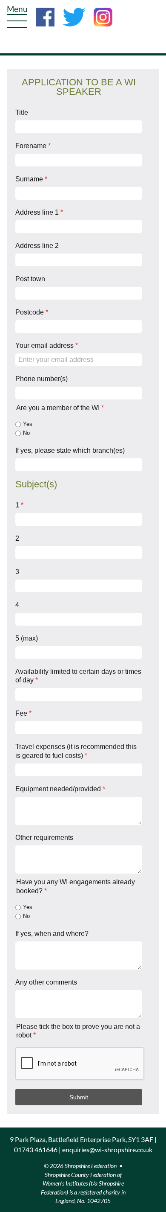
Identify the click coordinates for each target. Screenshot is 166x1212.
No (26, 433)
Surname (31, 179)
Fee (23, 713)
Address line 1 (39, 212)
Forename (33, 145)
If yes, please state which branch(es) (70, 450)
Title (21, 112)
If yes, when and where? (52, 933)
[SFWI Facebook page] (48, 16)
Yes (27, 424)
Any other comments (46, 982)
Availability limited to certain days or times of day (78, 676)
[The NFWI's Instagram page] (103, 16)
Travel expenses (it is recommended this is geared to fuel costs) (76, 751)
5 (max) (26, 638)
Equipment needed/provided (60, 788)
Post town (30, 279)
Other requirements (44, 837)
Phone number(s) (41, 378)
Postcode (31, 312)
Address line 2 (37, 245)
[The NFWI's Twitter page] (77, 16)
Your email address (46, 345)
